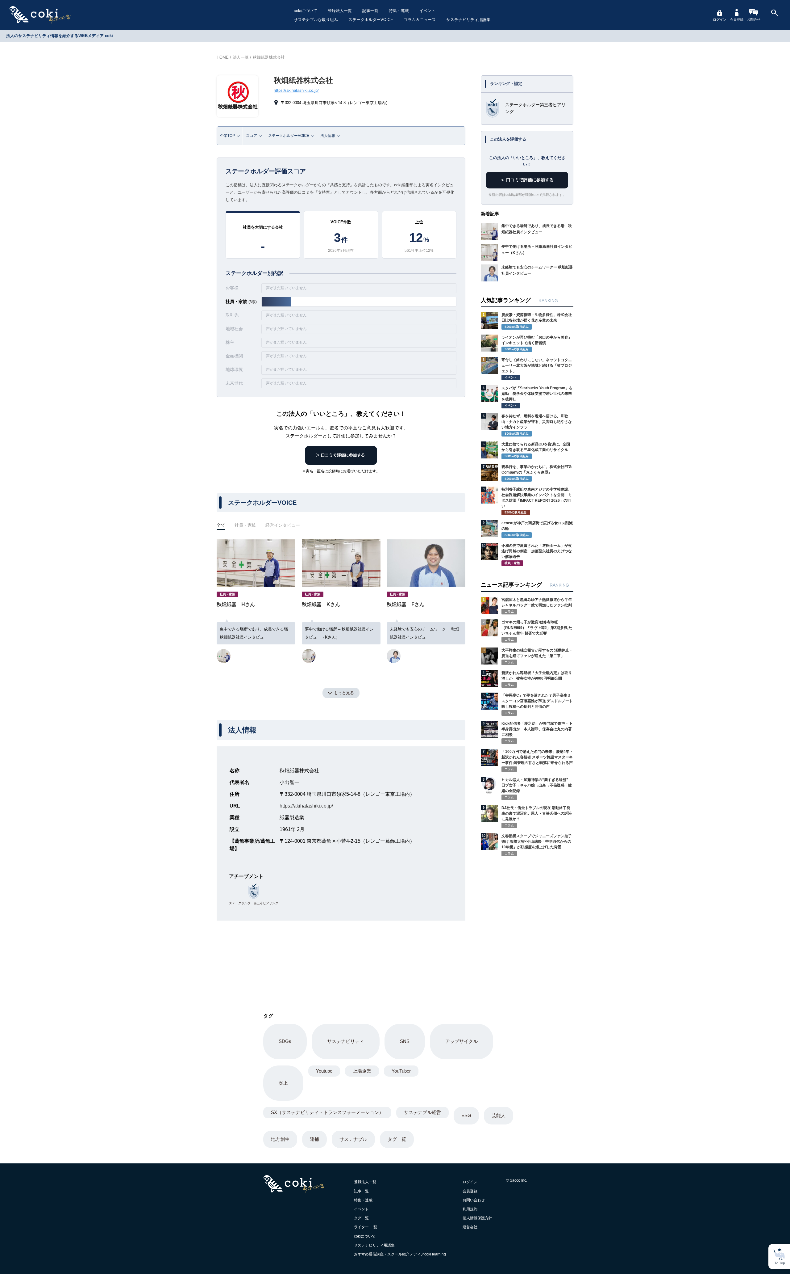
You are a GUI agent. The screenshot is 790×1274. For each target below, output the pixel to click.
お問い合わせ (474, 1200)
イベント (427, 10)
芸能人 (498, 1115)
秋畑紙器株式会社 (269, 57)
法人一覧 (241, 57)
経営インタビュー (282, 525)
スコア (251, 135)
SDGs (285, 1041)
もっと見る (344, 692)
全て (221, 525)
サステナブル (353, 1139)
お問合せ (753, 19)
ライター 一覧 (365, 1227)
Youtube (324, 1071)
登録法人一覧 (340, 10)
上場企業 (362, 1071)
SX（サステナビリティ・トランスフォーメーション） (327, 1112)
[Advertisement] (527, 918)
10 (483, 545)
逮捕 (314, 1139)
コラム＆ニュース (420, 19)
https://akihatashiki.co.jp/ (296, 90)
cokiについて (305, 10)
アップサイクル (461, 1041)
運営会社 (470, 1227)
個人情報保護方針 (477, 1218)
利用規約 (470, 1209)
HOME (223, 57)
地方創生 (280, 1139)
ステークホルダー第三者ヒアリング (253, 903)
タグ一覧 (397, 1139)
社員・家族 (245, 525)
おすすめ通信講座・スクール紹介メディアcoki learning (400, 1254)
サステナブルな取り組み (316, 19)
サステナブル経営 (422, 1112)
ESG (466, 1115)
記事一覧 (370, 10)
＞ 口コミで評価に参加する (527, 179)
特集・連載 (399, 10)
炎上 (283, 1083)
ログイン (719, 19)
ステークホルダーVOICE (370, 19)
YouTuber (401, 1071)
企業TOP (227, 135)
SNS (405, 1041)
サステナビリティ (345, 1041)
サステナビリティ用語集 (468, 19)
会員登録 (736, 19)
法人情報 (327, 135)
